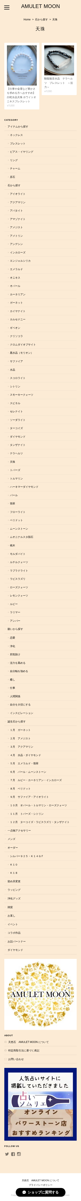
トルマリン (16, 478)
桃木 (12, 545)
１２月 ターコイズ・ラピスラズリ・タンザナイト (40, 822)
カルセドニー (17, 319)
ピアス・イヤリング (21, 151)
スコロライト (17, 378)
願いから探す (15, 629)
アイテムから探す (18, 126)
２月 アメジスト (20, 738)
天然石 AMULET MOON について (28, 1042)
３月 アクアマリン (21, 746)
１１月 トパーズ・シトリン (27, 813)
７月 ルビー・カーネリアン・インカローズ (36, 780)
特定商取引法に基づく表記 (23, 1050)
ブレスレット (17, 143)
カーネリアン (17, 294)
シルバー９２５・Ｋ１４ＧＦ (27, 856)
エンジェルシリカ (20, 260)
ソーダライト (17, 419)
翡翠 (12, 503)
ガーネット (16, 302)
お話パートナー (17, 941)
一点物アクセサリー (19, 830)
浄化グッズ (14, 898)
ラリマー (15, 612)
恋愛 (12, 637)
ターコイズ (16, 428)
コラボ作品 (14, 932)
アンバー (15, 620)
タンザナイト (17, 444)
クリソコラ (16, 336)
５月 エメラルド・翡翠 (24, 763)
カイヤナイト (17, 311)
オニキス (15, 277)
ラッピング (14, 889)
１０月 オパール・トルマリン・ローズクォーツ (38, 805)
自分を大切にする (20, 704)
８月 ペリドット (20, 788)
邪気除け (15, 654)
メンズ (11, 839)
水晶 (12, 369)
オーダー (13, 847)
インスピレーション (21, 713)
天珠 (12, 461)
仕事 (12, 687)
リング (14, 160)
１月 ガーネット (20, 730)
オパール (15, 285)
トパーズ (15, 470)
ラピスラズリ (17, 578)
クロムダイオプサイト (23, 344)
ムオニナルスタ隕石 (21, 536)
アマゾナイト (17, 219)
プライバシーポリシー (40, 1185)
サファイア (16, 361)
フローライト (17, 511)
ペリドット (16, 520)
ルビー (14, 604)
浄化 (12, 646)
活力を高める (17, 662)
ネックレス (16, 135)
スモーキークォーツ (21, 394)
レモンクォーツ (19, 595)
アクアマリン (17, 202)
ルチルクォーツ (19, 562)
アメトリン (16, 235)
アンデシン (16, 244)
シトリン (15, 386)
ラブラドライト (19, 570)
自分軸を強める (19, 671)
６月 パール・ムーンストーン (28, 771)
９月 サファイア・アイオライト (29, 796)
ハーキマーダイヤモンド (24, 486)
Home (27, 19)
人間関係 (15, 696)
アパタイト (16, 210)
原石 (12, 176)
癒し (12, 679)
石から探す (41, 19)
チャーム (15, 168)
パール (14, 495)
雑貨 (10, 907)
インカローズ (17, 252)
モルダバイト (17, 553)
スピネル (15, 403)
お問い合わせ (16, 1059)
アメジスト (16, 227)
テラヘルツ (16, 453)
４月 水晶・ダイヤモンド (25, 755)
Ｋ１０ (14, 864)
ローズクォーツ (19, 587)
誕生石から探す (17, 721)
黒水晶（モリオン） (21, 352)
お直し (11, 915)
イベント (13, 924)
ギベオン (15, 327)
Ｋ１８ (14, 872)
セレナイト (16, 411)
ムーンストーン (19, 528)
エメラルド (16, 269)
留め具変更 (14, 881)
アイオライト (17, 193)
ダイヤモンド (17, 436)
